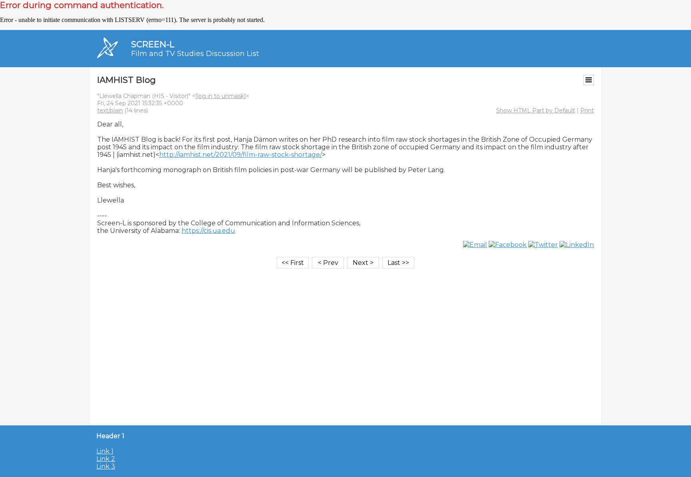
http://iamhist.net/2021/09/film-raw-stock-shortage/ (240, 154)
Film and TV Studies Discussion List (195, 53)
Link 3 (105, 466)
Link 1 (105, 451)
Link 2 (105, 459)
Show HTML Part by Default (535, 110)
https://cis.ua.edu (208, 230)
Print (587, 110)
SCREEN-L (152, 44)
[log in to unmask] (220, 96)
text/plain (110, 110)
